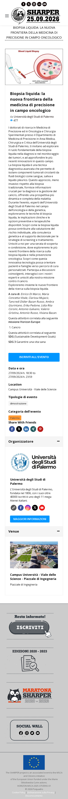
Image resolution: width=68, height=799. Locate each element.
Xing (33, 429)
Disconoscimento (34, 795)
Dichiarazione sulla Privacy (40, 792)
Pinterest (40, 429)
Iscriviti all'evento (34, 357)
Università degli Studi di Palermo (34, 116)
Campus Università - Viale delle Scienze (32, 389)
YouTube (42, 508)
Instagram (28, 508)
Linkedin (26, 429)
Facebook (12, 429)
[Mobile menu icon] (7, 16)
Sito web (14, 508)
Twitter (19, 429)
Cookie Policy (18, 792)
